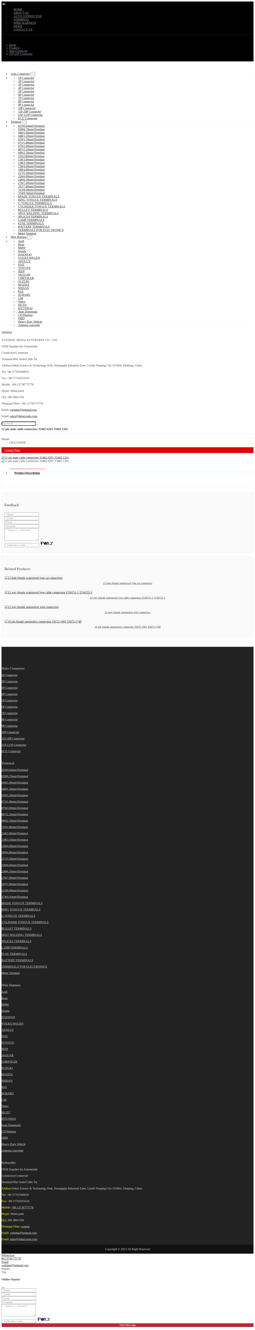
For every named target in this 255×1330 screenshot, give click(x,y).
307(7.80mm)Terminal (31, 186)
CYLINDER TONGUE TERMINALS (41, 206)
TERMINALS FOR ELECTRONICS (41, 230)
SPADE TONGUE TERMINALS (38, 196)
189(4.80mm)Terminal (31, 169)
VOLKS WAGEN (29, 257)
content (25, 1226)
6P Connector (26, 94)
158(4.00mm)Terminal (31, 166)
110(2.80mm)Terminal (31, 156)
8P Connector (26, 101)
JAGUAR (24, 274)
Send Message (127, 1325)
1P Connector (26, 78)
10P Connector (27, 108)
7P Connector (26, 98)
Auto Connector (20, 73)
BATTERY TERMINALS (34, 226)
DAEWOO (25, 254)
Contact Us (22, 29)
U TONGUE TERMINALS (35, 203)
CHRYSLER (26, 278)
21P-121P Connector (30, 114)
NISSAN (23, 288)
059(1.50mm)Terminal (31, 139)
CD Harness (25, 315)
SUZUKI (23, 281)
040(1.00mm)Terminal (31, 132)
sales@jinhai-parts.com (23, 416)
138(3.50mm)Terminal (31, 162)
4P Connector (26, 88)
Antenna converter (29, 325)
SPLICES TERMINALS (33, 216)
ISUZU (22, 305)
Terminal (16, 121)
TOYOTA (24, 268)
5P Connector (26, 91)
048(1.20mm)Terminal (31, 136)
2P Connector (26, 81)
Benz (21, 244)
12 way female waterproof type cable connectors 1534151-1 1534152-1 (127, 597)
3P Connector (26, 84)
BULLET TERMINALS (33, 209)
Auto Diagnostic (28, 311)
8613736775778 (11, 1258)
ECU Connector (27, 118)
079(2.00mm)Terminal (31, 146)
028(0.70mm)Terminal (31, 129)
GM (20, 298)
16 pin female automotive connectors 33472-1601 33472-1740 (128, 627)
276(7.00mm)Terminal (31, 183)
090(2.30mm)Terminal (31, 152)
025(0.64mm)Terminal (31, 125)
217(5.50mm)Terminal (31, 173)
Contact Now (12, 450)
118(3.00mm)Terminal (31, 159)
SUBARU (24, 294)
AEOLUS (24, 261)
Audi (21, 241)
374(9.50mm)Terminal (31, 193)
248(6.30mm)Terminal (31, 179)
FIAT (21, 264)
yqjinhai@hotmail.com (23, 409)
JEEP (21, 271)
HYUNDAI (25, 308)
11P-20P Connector (29, 111)
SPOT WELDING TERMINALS (38, 213)
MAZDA (23, 284)
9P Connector (26, 104)
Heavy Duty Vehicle (30, 321)
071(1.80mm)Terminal (31, 142)
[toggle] (3, 4)
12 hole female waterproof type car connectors (127, 583)
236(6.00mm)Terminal (31, 176)
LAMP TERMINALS (31, 220)
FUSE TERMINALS (31, 223)
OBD (21, 318)
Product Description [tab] (27, 473)
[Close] (2, 1287)
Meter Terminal (27, 233)
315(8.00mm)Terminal (31, 189)
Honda (22, 251)
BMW (22, 247)
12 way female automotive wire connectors (127, 612)
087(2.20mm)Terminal (31, 149)
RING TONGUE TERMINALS (37, 199)
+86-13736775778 (22, 1207)
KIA (21, 291)
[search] (37, 424)
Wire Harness (19, 237)
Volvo (21, 301)
